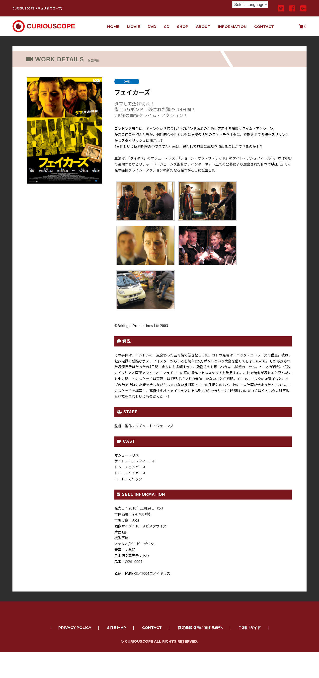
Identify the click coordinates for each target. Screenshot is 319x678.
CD (166, 26)
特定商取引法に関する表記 (200, 627)
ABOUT (203, 26)
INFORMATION (232, 26)
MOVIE (133, 26)
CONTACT (264, 26)
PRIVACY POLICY (74, 627)
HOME (113, 26)
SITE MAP (116, 627)
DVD (152, 26)
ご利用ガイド (250, 627)
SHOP (182, 26)
